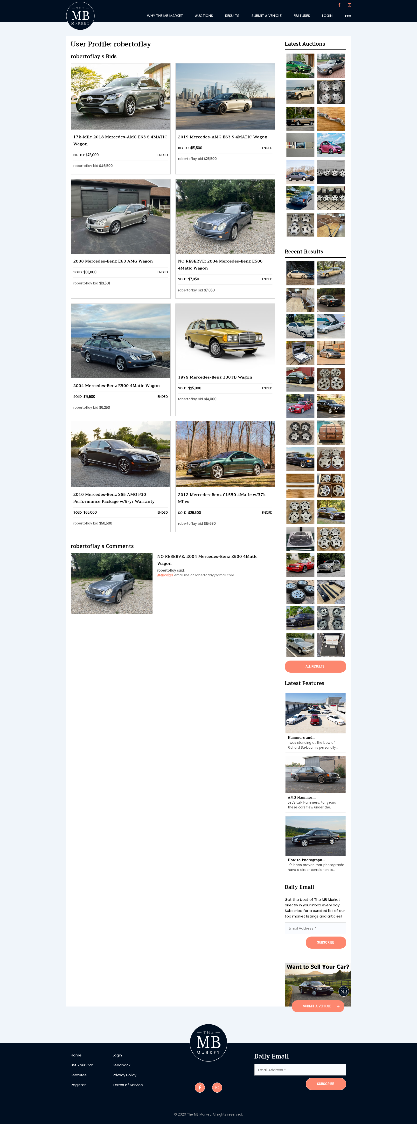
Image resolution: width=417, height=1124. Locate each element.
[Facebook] (339, 5)
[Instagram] (349, 5)
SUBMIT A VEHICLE (317, 1006)
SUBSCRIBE (325, 942)
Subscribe (325, 1084)
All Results (315, 666)
